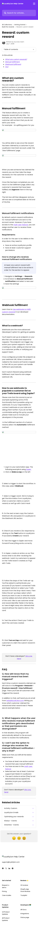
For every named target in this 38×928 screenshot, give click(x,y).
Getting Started (19, 25)
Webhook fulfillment (13, 64)
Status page (24, 917)
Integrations (24, 914)
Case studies (6, 895)
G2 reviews (24, 885)
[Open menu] (34, 3)
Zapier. (28, 469)
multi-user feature (20, 225)
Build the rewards (8, 27)
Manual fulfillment (12, 62)
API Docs (23, 910)
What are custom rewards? (16, 59)
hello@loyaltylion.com (15, 700)
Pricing (4, 891)
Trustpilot (23, 895)
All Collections (7, 25)
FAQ (6, 67)
